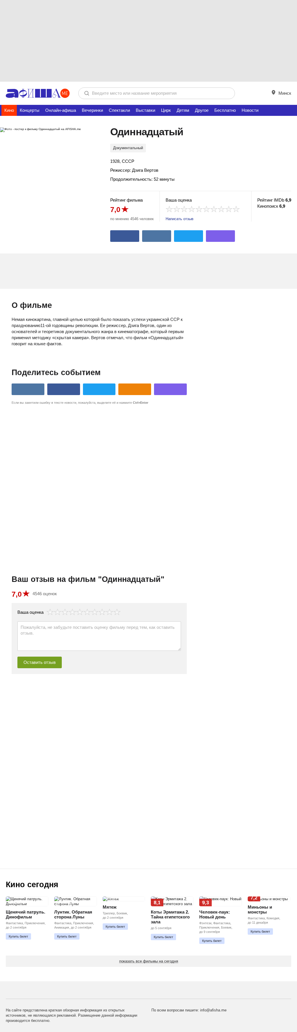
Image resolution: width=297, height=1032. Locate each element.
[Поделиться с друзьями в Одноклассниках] (134, 389)
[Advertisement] (148, 40)
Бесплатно (225, 110)
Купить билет (18, 936)
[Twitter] (188, 236)
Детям (183, 110)
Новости (250, 110)
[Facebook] (124, 236)
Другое (202, 110)
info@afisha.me (213, 1010)
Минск (284, 93)
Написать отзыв (179, 219)
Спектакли (119, 110)
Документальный (128, 148)
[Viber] (220, 236)
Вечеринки (92, 110)
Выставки (145, 110)
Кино (9, 110)
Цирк (166, 110)
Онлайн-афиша (60, 110)
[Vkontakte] (156, 236)
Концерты (29, 110)
